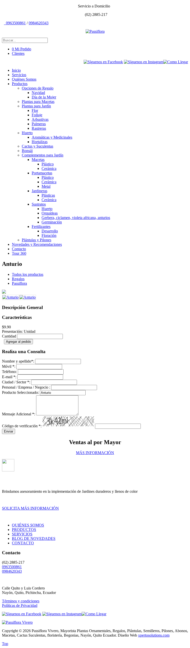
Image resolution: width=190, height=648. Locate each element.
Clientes (18, 53)
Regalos (18, 279)
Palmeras (39, 124)
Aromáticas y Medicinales (52, 137)
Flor (35, 110)
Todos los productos (27, 274)
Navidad (38, 93)
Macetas (38, 159)
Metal (46, 186)
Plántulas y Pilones (36, 240)
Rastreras (39, 128)
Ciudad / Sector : (16, 382)
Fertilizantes (41, 226)
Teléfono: (9, 372)
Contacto (19, 249)
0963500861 (15, 23)
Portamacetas (42, 173)
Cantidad (9, 336)
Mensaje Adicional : (18, 414)
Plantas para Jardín (36, 106)
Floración (49, 235)
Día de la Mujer (44, 97)
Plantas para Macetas (38, 101)
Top (5, 644)
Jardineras (39, 191)
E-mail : (9, 377)
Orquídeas (50, 213)
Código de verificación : (22, 426)
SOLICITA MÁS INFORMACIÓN (30, 508)
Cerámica (49, 168)
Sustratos (39, 204)
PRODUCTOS (24, 529)
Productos (19, 84)
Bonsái (27, 151)
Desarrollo (50, 231)
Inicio (16, 70)
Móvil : (8, 366)
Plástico (48, 164)
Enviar (8, 431)
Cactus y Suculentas (37, 146)
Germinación (52, 222)
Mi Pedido (21, 49)
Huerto (27, 133)
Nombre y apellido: (18, 361)
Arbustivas (40, 119)
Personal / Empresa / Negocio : (26, 387)
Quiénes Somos (24, 79)
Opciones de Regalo (37, 88)
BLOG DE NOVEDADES (33, 538)
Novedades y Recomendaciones (37, 244)
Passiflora (19, 283)
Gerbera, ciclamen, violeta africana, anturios (76, 218)
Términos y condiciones (20, 601)
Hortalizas (40, 142)
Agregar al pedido (18, 341)
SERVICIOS (22, 534)
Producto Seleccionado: (20, 392)
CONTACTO (23, 543)
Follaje (37, 115)
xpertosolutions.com (153, 635)
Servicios (19, 75)
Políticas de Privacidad (19, 605)
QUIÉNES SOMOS (28, 525)
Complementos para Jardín (42, 155)
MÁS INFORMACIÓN (95, 453)
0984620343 (38, 23)
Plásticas (48, 195)
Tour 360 (19, 253)
